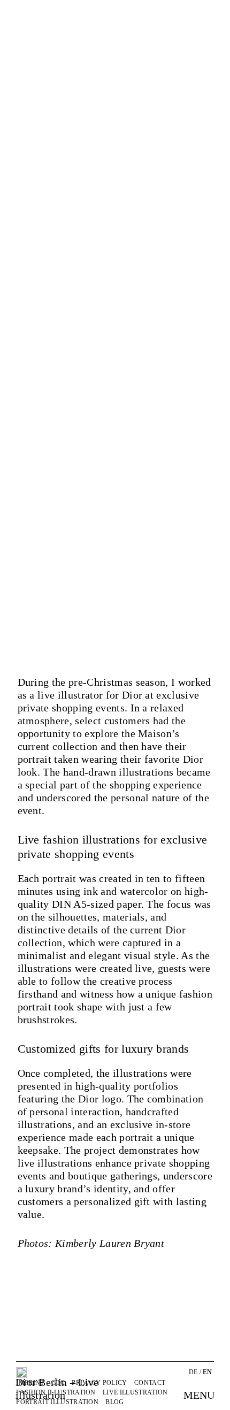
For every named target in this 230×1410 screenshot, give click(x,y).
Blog (114, 1402)
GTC (58, 1382)
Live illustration (135, 1392)
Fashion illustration (55, 1392)
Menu (198, 1395)
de (193, 1372)
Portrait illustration (57, 1402)
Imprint (30, 1382)
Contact (149, 1382)
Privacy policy (99, 1382)
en (207, 1372)
